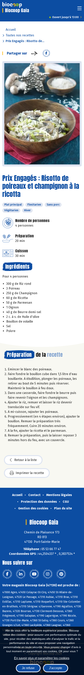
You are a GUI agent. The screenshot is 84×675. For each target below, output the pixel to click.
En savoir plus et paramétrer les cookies (41, 658)
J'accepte (55, 668)
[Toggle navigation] (79, 9)
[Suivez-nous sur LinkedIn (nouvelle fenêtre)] (21, 574)
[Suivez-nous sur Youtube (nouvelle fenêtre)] (34, 574)
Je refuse (28, 668)
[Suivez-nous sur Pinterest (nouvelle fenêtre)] (61, 574)
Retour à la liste (25, 460)
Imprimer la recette (30, 473)
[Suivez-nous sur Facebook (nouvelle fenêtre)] (7, 574)
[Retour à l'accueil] (12, 5)
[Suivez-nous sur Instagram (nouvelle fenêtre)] (48, 574)
